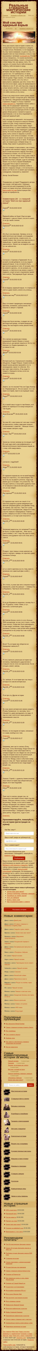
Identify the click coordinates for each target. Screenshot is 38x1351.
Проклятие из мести (20, 979)
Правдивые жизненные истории (16, 1326)
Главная (5, 15)
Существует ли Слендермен (15, 1287)
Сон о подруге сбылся (13, 1034)
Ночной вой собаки (20, 975)
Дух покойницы (11, 1031)
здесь (5, 875)
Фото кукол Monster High (14, 1294)
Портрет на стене (11, 1221)
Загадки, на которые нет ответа (18, 1065)
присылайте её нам (10, 190)
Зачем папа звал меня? (15, 891)
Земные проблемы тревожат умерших (21, 893)
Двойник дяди (10, 1038)
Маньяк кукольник (20, 1000)
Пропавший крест (11, 1213)
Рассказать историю (19, 909)
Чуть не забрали (13, 897)
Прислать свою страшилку (22, 1336)
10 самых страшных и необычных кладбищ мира (16, 925)
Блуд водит (19, 1011)
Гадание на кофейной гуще (14, 1228)
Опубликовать (19, 858)
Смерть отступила (21, 1004)
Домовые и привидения (11, 1334)
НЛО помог (18, 1007)
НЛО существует (11, 1210)
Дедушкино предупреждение (14, 937)
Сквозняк (18, 972)
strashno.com (21, 1338)
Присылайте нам (9, 1345)
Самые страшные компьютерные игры (18, 1271)
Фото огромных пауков (13, 1301)
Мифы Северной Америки (14, 1312)
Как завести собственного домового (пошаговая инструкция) (17, 1042)
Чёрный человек (17, 956)
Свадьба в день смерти (21, 929)
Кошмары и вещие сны (18, 15)
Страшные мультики (12, 1258)
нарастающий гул (9, 104)
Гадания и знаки (26, 1334)
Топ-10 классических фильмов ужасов (18, 1244)
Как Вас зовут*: (10, 830)
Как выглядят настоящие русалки (17, 1297)
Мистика (15, 1331)
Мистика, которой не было (16, 1069)
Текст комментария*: (12, 845)
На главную (7, 1331)
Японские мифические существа (16, 1308)
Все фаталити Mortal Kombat (15, 1024)
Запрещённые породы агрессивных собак (19, 1323)
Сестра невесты (11, 1217)
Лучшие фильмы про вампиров (16, 1267)
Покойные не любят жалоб (16, 895)
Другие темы (7, 1336)
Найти (30, 1085)
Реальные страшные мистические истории (18, 8)
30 (15, 28)
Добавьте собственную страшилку (15, 865)
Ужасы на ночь (24, 1331)
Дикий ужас (17, 920)
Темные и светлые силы (23, 991)
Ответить (6, 223)
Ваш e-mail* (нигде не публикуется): (17, 837)
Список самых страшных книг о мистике (19, 1319)
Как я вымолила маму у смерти (18, 902)
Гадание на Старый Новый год (15, 1283)
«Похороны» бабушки (21, 952)
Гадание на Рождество (13, 1274)
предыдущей (22, 869)
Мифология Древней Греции (15, 1305)
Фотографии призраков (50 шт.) (16, 1290)
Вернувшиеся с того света (14, 1231)
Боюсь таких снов (13, 900)
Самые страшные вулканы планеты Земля (19, 1027)
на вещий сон (25, 56)
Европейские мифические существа (17, 1316)
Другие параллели (12, 1047)
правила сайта (9, 855)
